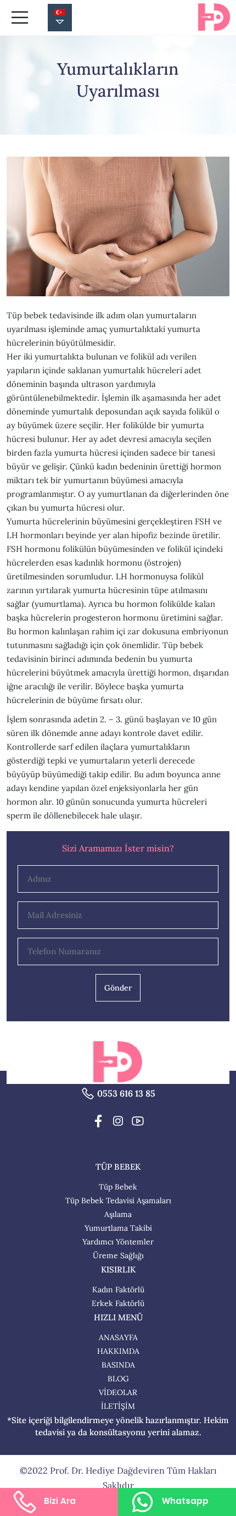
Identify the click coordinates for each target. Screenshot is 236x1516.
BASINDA (118, 1365)
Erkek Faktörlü (118, 1303)
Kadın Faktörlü (118, 1289)
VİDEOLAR (118, 1392)
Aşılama (118, 1214)
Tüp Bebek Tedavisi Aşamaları (118, 1200)
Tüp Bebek (118, 1187)
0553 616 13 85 (126, 1093)
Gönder (118, 988)
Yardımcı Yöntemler (118, 1242)
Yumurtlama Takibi (118, 1228)
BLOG (118, 1379)
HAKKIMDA (118, 1351)
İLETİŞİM (118, 1406)
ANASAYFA (118, 1337)
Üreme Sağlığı (118, 1255)
